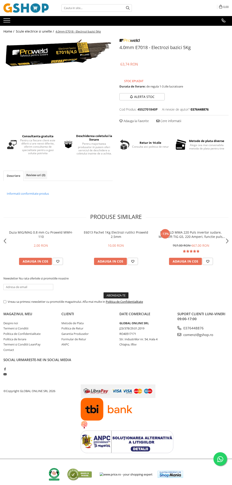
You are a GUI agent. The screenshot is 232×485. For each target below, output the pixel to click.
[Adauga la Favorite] (58, 261)
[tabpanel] (58, 53)
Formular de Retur (73, 339)
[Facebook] (4, 369)
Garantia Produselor (75, 334)
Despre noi (10, 323)
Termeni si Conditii (15, 328)
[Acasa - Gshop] (26, 8)
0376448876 (193, 328)
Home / (9, 31)
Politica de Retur (72, 328)
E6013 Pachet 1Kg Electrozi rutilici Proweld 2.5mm (116, 234)
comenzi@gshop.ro (197, 334)
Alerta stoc (144, 97)
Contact (8, 350)
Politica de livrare (14, 339)
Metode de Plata (72, 323)
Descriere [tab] (13, 176)
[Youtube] (4, 374)
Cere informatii (170, 121)
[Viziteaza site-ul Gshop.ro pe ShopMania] (170, 474)
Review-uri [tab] (35, 175)
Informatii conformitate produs (28, 194)
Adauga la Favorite (136, 121)
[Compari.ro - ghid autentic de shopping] (79, 474)
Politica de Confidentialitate (124, 302)
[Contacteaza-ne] (223, 20)
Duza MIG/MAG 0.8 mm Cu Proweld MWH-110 (41, 234)
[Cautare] (128, 8)
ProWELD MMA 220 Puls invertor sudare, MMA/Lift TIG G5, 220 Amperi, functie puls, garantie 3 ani (191, 234)
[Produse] (7, 21)
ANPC (65, 344)
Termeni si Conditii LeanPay (22, 344)
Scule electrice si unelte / (35, 31)
